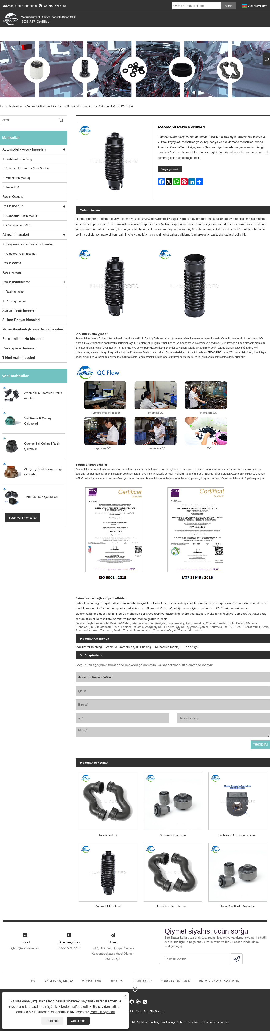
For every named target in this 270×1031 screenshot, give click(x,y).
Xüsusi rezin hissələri (19, 310)
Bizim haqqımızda (58, 981)
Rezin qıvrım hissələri (19, 348)
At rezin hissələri (15, 234)
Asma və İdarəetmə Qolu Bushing (28, 168)
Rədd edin (52, 1020)
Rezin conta (11, 263)
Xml (138, 1011)
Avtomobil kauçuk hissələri (44, 106)
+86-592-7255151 (54, 5)
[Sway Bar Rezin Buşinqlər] (237, 871)
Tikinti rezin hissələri (18, 358)
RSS (130, 1011)
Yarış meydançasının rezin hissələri (29, 244)
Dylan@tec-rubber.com (21, 5)
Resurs (116, 981)
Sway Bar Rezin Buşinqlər (237, 906)
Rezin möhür (12, 206)
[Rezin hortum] (108, 799)
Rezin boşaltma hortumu (173, 906)
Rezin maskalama (16, 282)
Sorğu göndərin (170, 169)
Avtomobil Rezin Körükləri (116, 106)
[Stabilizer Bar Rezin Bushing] (237, 799)
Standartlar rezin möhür (21, 215)
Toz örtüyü (13, 187)
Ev (1, 106)
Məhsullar (15, 106)
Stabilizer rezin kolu (173, 835)
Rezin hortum (108, 835)
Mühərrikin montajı (18, 178)
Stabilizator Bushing (80, 106)
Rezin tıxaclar (15, 291)
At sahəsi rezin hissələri (21, 253)
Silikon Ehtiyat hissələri (21, 320)
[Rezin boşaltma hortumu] (172, 871)
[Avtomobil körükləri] (108, 871)
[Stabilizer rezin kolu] (172, 799)
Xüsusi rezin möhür (18, 225)
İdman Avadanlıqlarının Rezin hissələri (32, 329)
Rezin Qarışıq (13, 196)
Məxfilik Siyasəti (102, 1012)
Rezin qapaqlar (16, 301)
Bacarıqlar (141, 981)
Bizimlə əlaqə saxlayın (219, 981)
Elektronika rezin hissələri (22, 339)
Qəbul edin (78, 1020)
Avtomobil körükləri (108, 906)
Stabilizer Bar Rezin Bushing (237, 835)
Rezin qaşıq (11, 272)
